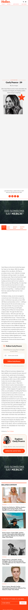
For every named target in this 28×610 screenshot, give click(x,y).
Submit (23, 603)
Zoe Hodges (15, 85)
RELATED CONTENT (9, 485)
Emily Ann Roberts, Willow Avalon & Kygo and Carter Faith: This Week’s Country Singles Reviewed (13, 508)
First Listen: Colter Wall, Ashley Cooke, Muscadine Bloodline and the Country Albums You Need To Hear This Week (13, 535)
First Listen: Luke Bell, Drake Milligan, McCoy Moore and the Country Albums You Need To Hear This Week (14, 562)
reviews (4, 504)
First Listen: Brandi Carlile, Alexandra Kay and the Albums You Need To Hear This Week (14, 588)
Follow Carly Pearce (14, 361)
